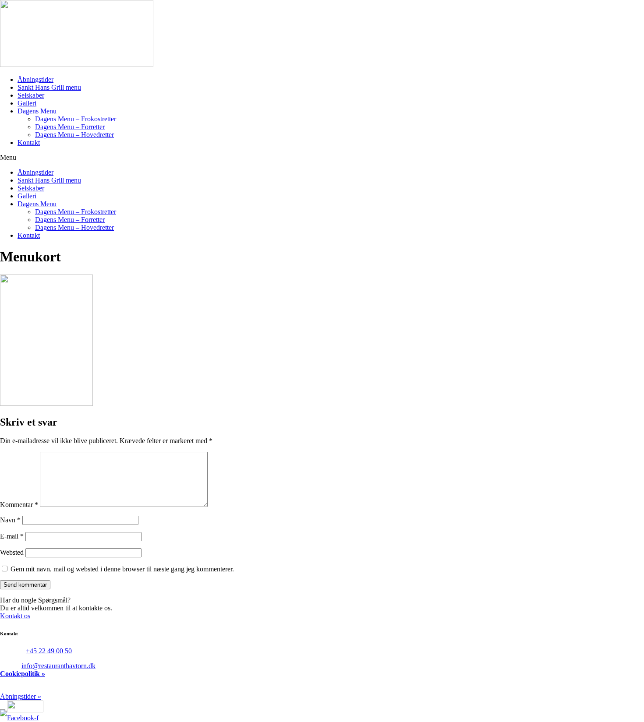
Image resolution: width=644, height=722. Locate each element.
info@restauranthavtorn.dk (58, 665)
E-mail (12, 536)
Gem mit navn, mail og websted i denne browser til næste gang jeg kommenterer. (122, 569)
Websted (12, 552)
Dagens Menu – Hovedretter (74, 134)
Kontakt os (15, 616)
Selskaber (31, 95)
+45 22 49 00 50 (49, 651)
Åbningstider (35, 79)
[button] (322, 158)
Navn (10, 520)
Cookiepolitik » (22, 673)
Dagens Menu (37, 111)
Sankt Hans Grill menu (49, 87)
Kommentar (19, 504)
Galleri (27, 103)
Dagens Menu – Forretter (70, 126)
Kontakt (29, 142)
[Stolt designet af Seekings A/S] (3, 709)
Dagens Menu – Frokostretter (75, 119)
